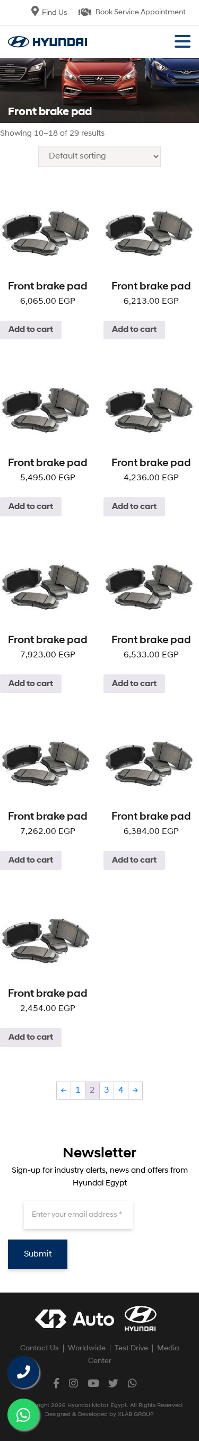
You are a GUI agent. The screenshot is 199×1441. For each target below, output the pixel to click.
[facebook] (56, 1383)
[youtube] (93, 1383)
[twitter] (113, 1383)
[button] (183, 42)
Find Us (54, 13)
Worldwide (87, 1348)
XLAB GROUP (136, 1415)
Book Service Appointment (141, 12)
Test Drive (131, 1348)
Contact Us (39, 1348)
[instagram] (73, 1383)
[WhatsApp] (23, 1414)
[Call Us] (23, 1372)
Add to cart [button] (30, 330)
